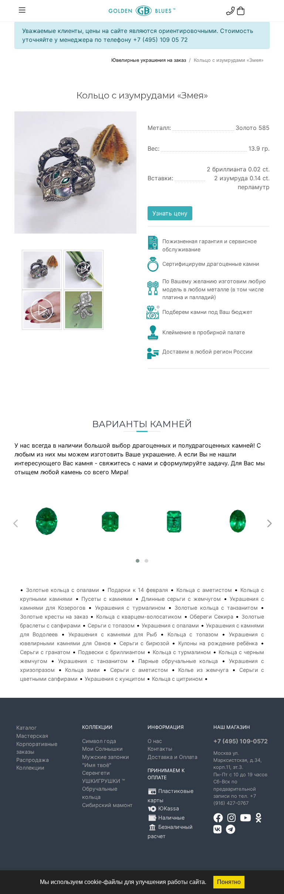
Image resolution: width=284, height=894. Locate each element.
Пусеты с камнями (106, 599)
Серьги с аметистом (139, 670)
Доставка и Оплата (172, 757)
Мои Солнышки (102, 749)
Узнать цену (169, 213)
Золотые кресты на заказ (54, 616)
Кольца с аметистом (204, 590)
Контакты (160, 749)
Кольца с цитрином (177, 679)
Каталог (26, 727)
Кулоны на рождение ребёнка (218, 643)
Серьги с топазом (111, 625)
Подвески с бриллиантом (111, 652)
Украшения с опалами (170, 625)
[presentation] (14, 521)
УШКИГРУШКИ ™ (103, 781)
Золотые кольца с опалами (62, 590)
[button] (137, 561)
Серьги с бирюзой (144, 643)
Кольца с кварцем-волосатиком (139, 616)
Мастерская (32, 736)
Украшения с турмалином (130, 608)
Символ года (99, 741)
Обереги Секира (211, 616)
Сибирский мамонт (107, 805)
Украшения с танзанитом (92, 661)
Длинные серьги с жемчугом (180, 599)
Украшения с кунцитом (115, 679)
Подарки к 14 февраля (138, 590)
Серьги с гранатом (45, 652)
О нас (155, 741)
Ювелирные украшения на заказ (148, 60)
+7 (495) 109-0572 (240, 741)
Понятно (229, 882)
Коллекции (30, 767)
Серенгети (96, 773)
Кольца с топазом (193, 634)
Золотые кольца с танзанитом (216, 608)
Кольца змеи (82, 670)
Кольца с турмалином (182, 652)
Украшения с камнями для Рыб (112, 634)
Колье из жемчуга (203, 670)
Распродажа (32, 760)
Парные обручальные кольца (178, 661)
